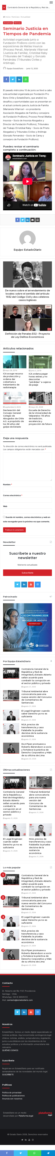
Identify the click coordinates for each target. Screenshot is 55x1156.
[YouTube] (31, 584)
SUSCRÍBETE (8, 1074)
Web (5, 506)
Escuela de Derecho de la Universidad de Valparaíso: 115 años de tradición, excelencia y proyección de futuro (40, 417)
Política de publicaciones (13, 1095)
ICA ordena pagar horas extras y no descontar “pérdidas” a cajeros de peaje (40, 379)
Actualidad (25, 17)
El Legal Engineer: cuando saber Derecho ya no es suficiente (35, 714)
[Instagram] (38, 584)
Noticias (15, 17)
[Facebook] (6, 79)
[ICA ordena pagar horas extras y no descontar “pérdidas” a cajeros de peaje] (40, 361)
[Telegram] (48, 1153)
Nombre (7, 484)
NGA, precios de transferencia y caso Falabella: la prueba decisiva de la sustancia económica (34, 730)
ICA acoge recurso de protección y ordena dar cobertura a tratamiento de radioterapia (13, 380)
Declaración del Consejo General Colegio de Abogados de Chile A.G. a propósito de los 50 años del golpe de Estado (13, 418)
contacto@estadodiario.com (20, 1000)
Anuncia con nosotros (12, 1098)
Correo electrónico (12, 495)
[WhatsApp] (26, 79)
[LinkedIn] (19, 79)
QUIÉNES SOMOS (10, 1050)
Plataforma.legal (26, 1116)
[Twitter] (13, 79)
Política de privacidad (11, 1092)
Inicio (7, 17)
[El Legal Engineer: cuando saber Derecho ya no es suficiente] (11, 715)
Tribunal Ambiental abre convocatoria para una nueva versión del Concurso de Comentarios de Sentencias (36, 697)
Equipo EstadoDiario (15, 68)
